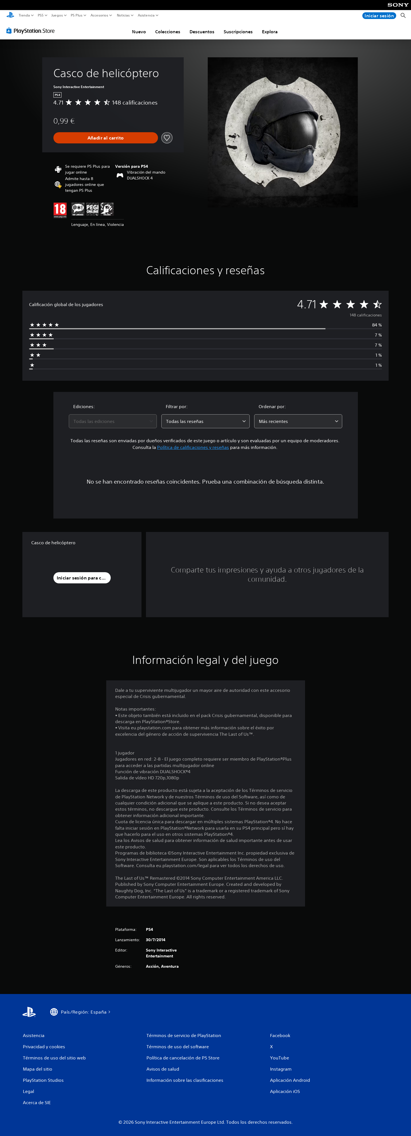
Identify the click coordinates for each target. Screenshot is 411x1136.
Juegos (57, 15)
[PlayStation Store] (32, 30)
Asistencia (146, 15)
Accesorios (99, 15)
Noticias (123, 15)
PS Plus (76, 15)
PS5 (41, 15)
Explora (270, 31)
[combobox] (113, 421)
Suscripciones (238, 31)
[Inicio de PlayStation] (10, 15)
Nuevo (139, 31)
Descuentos (202, 31)
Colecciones (167, 31)
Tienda (24, 15)
